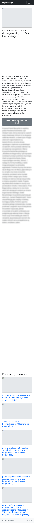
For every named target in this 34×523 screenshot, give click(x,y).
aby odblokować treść (17, 122)
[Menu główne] (29, 3)
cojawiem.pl (7, 2)
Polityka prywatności (8, 520)
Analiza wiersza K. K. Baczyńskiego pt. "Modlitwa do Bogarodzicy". (15, 423)
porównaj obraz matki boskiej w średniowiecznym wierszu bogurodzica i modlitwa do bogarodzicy (16, 451)
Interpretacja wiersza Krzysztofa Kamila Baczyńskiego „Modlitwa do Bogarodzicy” (16, 397)
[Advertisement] (17, 56)
